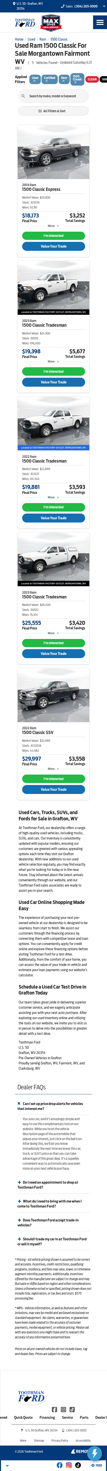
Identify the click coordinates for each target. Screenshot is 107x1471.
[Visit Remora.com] (81, 1452)
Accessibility (83, 1440)
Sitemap (39, 1440)
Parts (84, 1417)
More (51, 226)
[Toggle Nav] (100, 22)
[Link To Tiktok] (78, 1468)
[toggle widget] (94, 1453)
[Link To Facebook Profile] (55, 1409)
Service (67, 1417)
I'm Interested (53, 236)
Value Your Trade (53, 246)
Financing (47, 1417)
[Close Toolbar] (8, 1465)
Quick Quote (23, 1417)
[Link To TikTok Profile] (72, 1409)
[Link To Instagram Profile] (63, 1409)
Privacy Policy (60, 1440)
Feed (99, 1465)
